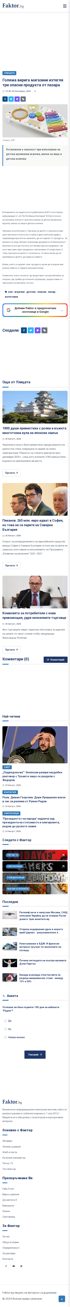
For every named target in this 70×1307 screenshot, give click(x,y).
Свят (7, 767)
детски (30, 291)
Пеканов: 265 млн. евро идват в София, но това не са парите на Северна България (32, 524)
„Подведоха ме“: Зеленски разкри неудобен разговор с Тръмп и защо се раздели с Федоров (32, 776)
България (10, 792)
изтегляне (11, 296)
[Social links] (6, 1266)
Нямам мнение (16, 1037)
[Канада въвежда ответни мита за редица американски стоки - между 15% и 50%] (9, 977)
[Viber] (17, 99)
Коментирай (57, 659)
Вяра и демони (10, 1194)
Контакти (7, 1258)
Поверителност (11, 1247)
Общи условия (10, 1242)
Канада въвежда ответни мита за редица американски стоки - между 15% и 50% (41, 978)
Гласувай (33, 1054)
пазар (51, 291)
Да (9, 1020)
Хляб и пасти (9, 1152)
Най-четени (11, 716)
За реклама (8, 1253)
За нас (6, 1236)
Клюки (6, 1211)
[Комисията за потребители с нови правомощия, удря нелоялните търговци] (35, 592)
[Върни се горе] (62, 1299)
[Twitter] (11, 99)
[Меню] (65, 6)
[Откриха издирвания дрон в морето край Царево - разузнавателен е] (9, 932)
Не (9, 1029)
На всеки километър (14, 1157)
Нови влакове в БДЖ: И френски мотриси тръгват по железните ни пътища (40, 947)
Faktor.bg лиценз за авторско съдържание (29, 1292)
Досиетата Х (9, 1199)
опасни (41, 291)
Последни (10, 902)
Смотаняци (11, 813)
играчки (19, 291)
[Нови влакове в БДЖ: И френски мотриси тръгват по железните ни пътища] (9, 946)
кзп (10, 291)
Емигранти (8, 1205)
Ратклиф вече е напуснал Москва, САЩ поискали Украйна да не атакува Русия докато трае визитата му (43, 916)
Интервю (7, 1140)
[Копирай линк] (23, 99)
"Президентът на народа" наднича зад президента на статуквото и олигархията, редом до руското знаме (31, 822)
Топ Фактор (9, 1169)
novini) (30, 283)
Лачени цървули (11, 1146)
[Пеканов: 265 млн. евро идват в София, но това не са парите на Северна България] (35, 499)
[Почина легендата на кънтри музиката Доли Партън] (9, 963)
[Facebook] (5, 99)
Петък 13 (7, 1163)
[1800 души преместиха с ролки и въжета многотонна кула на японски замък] (35, 407)
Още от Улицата (16, 382)
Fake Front (8, 1188)
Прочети (10, 473)
